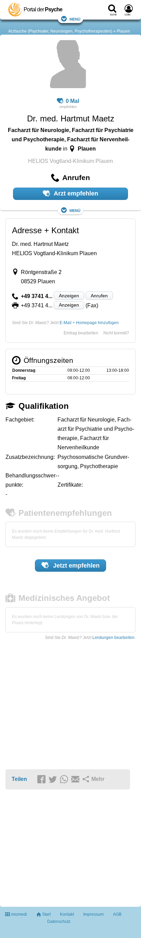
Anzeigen (69, 295)
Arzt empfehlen (75, 193)
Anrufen (99, 295)
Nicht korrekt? (116, 333)
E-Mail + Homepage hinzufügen (89, 322)
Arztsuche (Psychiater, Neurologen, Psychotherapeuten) (60, 31)
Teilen (19, 779)
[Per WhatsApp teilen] (65, 779)
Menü (74, 19)
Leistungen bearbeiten (113, 637)
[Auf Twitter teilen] (54, 779)
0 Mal (72, 101)
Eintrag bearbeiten (81, 333)
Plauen (123, 31)
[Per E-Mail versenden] (76, 779)
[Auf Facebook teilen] (42, 779)
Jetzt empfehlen (75, 565)
